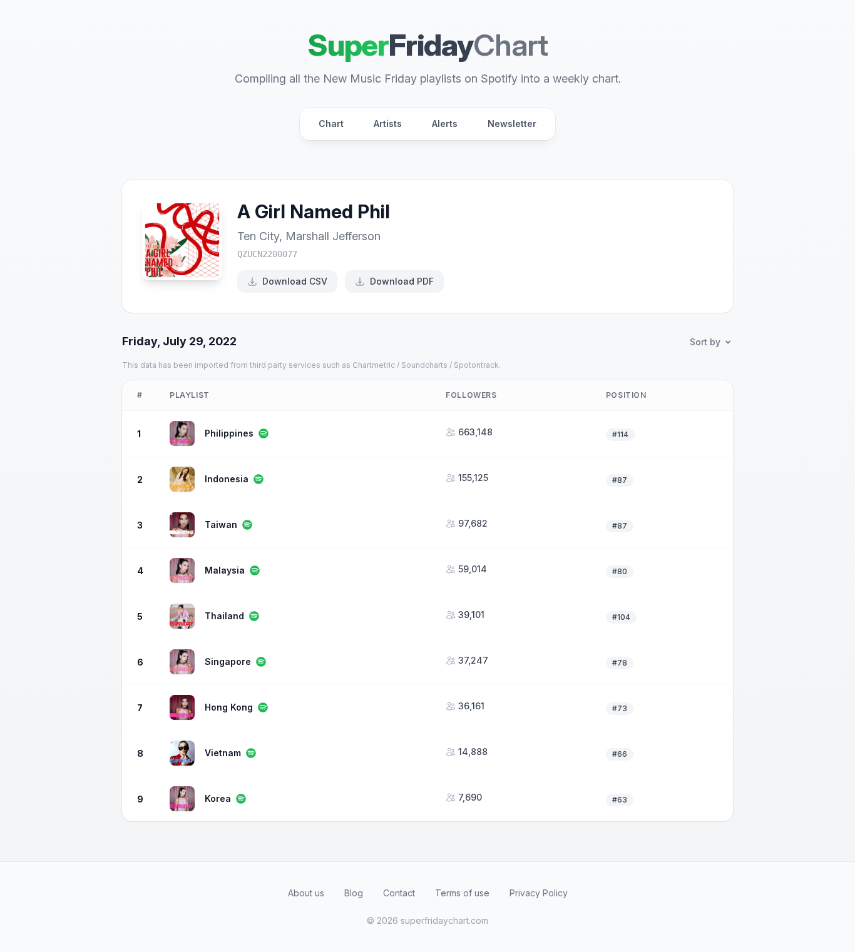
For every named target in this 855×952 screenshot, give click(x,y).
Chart (331, 123)
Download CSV (294, 281)
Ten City (258, 236)
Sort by (705, 342)
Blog (353, 893)
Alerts (445, 123)
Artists (388, 123)
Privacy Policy (538, 893)
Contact (399, 893)
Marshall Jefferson (333, 236)
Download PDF (402, 281)
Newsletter (512, 123)
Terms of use (462, 893)
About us (306, 893)
